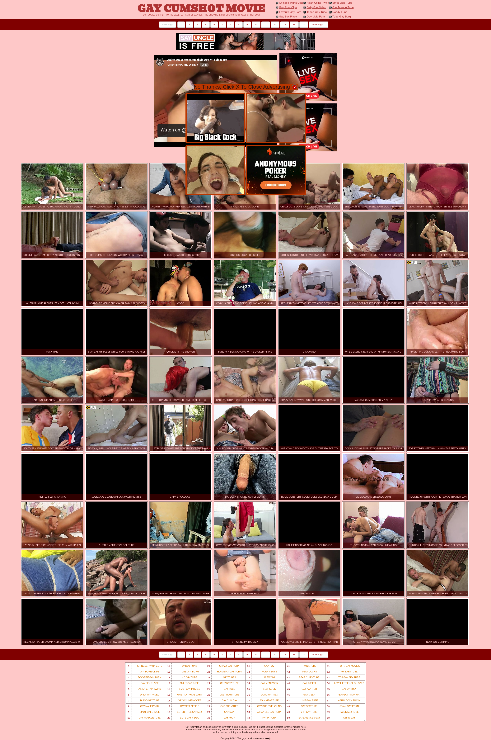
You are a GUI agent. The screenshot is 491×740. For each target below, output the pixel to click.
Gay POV (260, 666)
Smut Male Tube (342, 2)
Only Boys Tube (223, 694)
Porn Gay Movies (343, 666)
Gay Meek (301, 694)
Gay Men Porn (262, 683)
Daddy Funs (339, 11)
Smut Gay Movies (183, 689)
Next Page (318, 24)
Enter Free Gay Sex (184, 712)
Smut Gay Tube (183, 683)
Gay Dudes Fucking (264, 706)
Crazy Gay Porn (223, 666)
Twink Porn (262, 717)
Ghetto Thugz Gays (184, 694)
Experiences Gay (303, 717)
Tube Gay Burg (341, 16)
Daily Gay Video (316, 7)
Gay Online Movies (184, 700)
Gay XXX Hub (302, 689)
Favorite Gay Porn (290, 11)
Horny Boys (262, 671)
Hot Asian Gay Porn (224, 671)
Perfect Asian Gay (344, 694)
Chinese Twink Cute (291, 2)
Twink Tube (301, 666)
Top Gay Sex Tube (343, 677)
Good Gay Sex (262, 694)
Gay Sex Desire (183, 706)
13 (284, 24)
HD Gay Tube (182, 677)
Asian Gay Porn (343, 706)
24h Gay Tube (302, 712)
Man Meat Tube (263, 700)
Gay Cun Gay (222, 700)
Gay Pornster (223, 706)
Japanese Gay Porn (264, 712)
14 (294, 24)
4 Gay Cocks (302, 671)
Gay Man (221, 712)
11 (265, 24)
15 (303, 24)
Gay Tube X (301, 683)
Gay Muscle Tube (343, 7)
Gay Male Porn (316, 16)
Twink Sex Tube (343, 712)
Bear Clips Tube (303, 677)
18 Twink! (261, 677)
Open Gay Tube (223, 683)
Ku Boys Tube (342, 671)
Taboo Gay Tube (317, 11)
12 (275, 24)
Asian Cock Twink (343, 700)
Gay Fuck (221, 717)
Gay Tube (221, 689)
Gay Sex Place (288, 16)
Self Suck (261, 689)
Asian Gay (341, 717)
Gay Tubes (221, 677)
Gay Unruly (342, 689)
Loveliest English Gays (345, 683)
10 (256, 24)
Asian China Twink (318, 2)
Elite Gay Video (183, 717)
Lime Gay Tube (302, 700)
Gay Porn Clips (288, 7)
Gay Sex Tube (302, 706)
